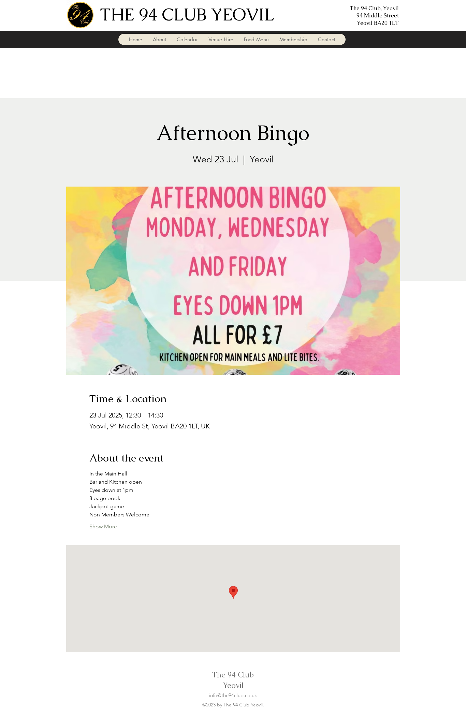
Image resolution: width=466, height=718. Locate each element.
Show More (103, 526)
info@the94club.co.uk (233, 695)
